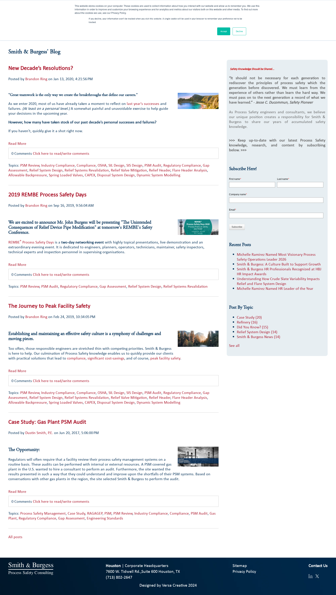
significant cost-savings (106, 358)
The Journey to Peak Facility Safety (49, 305)
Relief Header (159, 170)
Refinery (247, 322)
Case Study (76, 513)
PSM (107, 513)
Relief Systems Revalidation (87, 170)
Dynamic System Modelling (158, 175)
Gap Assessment (113, 286)
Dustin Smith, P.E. (39, 432)
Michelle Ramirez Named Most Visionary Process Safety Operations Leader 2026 (276, 257)
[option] (113, 541)
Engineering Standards (105, 518)
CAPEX (90, 175)
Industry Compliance (58, 165)
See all (234, 345)
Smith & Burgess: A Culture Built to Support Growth (279, 264)
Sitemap (240, 565)
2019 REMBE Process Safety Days (47, 194)
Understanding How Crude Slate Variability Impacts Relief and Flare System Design (278, 281)
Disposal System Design (116, 175)
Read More (17, 143)
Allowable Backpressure (27, 175)
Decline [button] (239, 31)
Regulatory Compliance (182, 165)
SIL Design (116, 165)
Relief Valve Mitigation (129, 170)
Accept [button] (223, 31)
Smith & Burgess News (258, 336)
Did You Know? (252, 327)
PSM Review (29, 165)
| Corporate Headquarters (137, 565)
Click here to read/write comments (61, 153)
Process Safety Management (43, 513)
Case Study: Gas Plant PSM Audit (47, 421)
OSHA (102, 165)
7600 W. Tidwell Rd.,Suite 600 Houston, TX (143, 571)
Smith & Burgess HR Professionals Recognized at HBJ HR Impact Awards (279, 271)
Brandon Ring (36, 78)
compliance (76, 358)
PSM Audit (152, 165)
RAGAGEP (94, 513)
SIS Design (134, 165)
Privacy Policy (244, 571)
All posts (15, 536)
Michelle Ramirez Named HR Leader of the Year (275, 288)
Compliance (86, 165)
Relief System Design (46, 170)
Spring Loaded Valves (66, 175)
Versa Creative (174, 585)
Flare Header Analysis (189, 170)
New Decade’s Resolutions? (40, 68)
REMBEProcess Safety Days (31, 242)
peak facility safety (165, 358)
